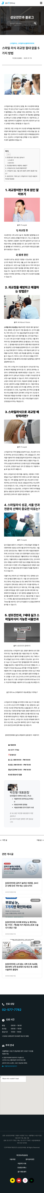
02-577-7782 (11, 1009)
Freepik (24, 225)
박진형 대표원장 (9, 179)
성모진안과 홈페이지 (23, 646)
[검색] (35, 23)
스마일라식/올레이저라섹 (26, 43)
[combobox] (20, 23)
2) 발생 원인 (11, 163)
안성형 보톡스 (22, 1168)
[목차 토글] (21, 154)
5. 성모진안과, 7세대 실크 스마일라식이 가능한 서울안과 (21, 176)
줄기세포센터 (22, 1172)
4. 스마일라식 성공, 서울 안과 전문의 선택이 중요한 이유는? (21, 172)
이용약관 (12, 1159)
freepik (24, 540)
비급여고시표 (22, 1163)
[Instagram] (25, 1180)
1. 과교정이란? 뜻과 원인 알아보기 (14, 157)
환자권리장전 (30, 1159)
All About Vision (24, 322)
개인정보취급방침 (22, 1155)
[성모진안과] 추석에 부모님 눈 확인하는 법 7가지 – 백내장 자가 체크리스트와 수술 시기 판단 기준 (21, 925)
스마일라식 (13, 43)
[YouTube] (18, 1180)
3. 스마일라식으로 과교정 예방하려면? (16, 168)
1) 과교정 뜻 (11, 160)
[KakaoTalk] (12, 1180)
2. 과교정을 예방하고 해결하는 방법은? (16, 165)
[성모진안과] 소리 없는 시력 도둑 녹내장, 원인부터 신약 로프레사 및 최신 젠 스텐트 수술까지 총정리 (21, 967)
